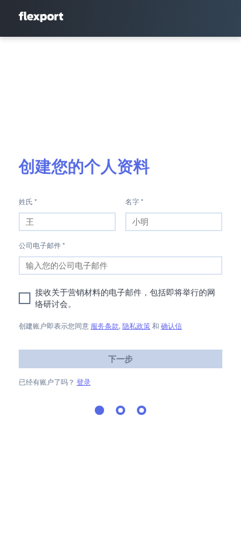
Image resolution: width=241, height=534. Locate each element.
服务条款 (105, 326)
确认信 (171, 326)
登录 (84, 382)
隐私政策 (136, 326)
